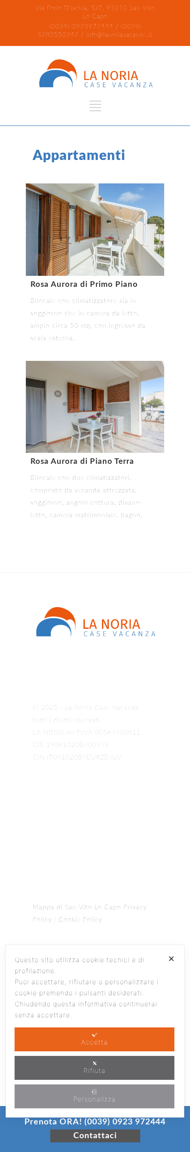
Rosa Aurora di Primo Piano (84, 284)
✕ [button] (171, 959)
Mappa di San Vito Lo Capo (77, 907)
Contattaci (95, 1136)
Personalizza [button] (94, 1099)
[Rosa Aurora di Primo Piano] (95, 229)
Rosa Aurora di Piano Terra (82, 461)
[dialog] (95, 1031)
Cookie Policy (80, 920)
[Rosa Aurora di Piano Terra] (95, 406)
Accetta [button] (94, 1042)
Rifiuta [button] (94, 1070)
